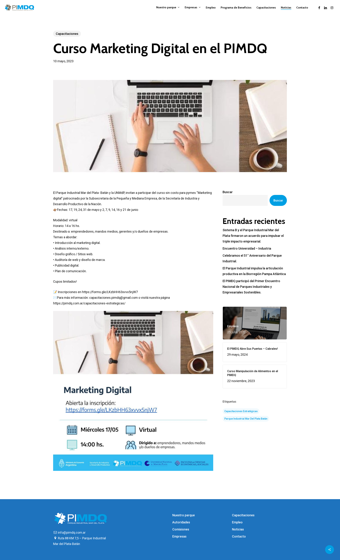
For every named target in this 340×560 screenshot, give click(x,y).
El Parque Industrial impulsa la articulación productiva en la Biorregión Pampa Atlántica (254, 271)
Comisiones (180, 529)
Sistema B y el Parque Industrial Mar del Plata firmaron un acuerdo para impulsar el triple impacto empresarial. (253, 235)
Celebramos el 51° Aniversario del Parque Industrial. (252, 258)
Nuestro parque (183, 515)
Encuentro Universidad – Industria (247, 248)
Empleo (237, 522)
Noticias (238, 529)
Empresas (179, 536)
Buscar (228, 192)
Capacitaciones (67, 34)
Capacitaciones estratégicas (241, 411)
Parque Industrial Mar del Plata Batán (245, 418)
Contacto (239, 536)
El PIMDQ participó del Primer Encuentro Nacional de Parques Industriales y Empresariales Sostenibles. (251, 286)
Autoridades (181, 522)
